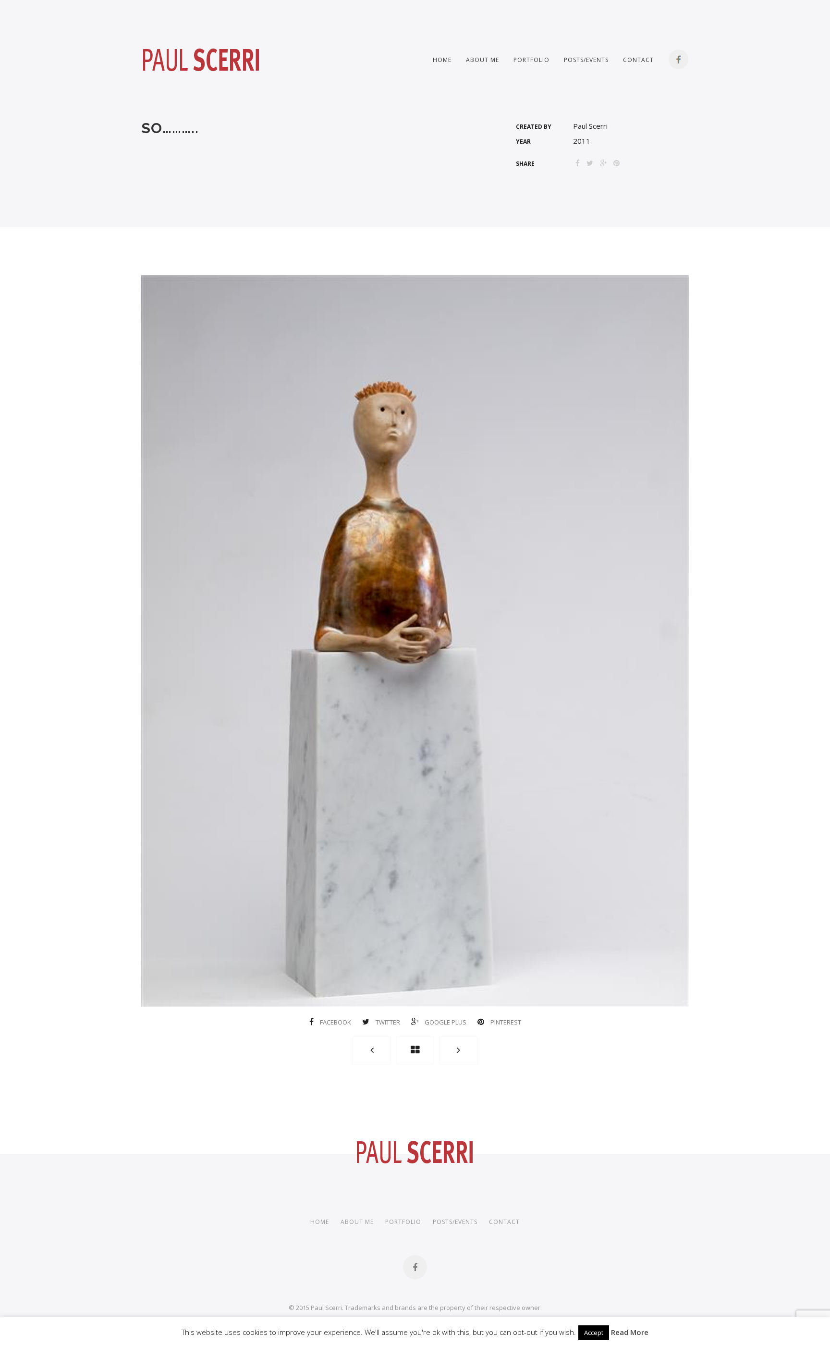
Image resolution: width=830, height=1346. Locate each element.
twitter (388, 1022)
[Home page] (415, 1050)
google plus (445, 1022)
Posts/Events (586, 60)
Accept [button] (593, 1332)
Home (442, 60)
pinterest (505, 1022)
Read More (629, 1332)
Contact (638, 60)
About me (482, 60)
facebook (335, 1022)
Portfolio (531, 60)
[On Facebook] (415, 1267)
